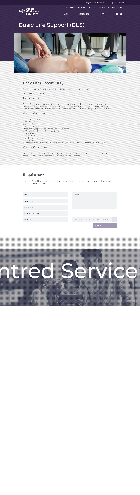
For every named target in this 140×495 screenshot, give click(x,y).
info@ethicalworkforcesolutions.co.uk (98, 3)
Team (120, 7)
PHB (108, 7)
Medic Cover (101, 7)
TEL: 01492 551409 (120, 3)
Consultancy (82, 7)
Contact (102, 14)
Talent (66, 14)
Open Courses (84, 14)
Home (65, 7)
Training (72, 7)
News (114, 7)
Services (91, 7)
